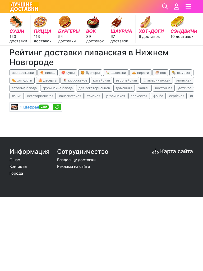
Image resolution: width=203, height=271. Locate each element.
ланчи (16, 96)
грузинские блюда (58, 88)
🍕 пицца (47, 73)
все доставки (23, 73)
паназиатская (70, 96)
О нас (15, 159)
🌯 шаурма (181, 73)
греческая (139, 96)
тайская (93, 96)
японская (183, 80)
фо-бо (158, 96)
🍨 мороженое (75, 80)
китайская (101, 80)
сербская (176, 96)
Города (16, 173)
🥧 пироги (140, 73)
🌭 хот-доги (22, 80)
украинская (115, 96)
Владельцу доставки (76, 159)
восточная (163, 88)
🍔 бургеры (90, 73)
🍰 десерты (47, 80)
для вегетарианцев (94, 88)
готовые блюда (24, 88)
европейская (126, 80)
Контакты (18, 166)
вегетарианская (40, 96)
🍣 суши (68, 73)
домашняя (124, 88)
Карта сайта (176, 151)
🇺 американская (156, 80)
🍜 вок (160, 73)
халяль (143, 88)
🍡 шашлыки (115, 73)
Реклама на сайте (73, 166)
